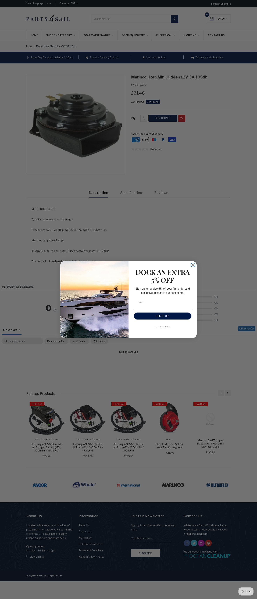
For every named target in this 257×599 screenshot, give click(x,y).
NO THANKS (162, 326)
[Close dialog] (193, 265)
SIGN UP (162, 316)
